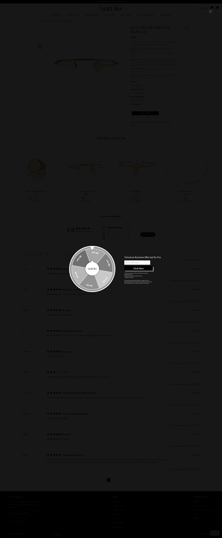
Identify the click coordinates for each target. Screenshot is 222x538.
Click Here (138, 268)
